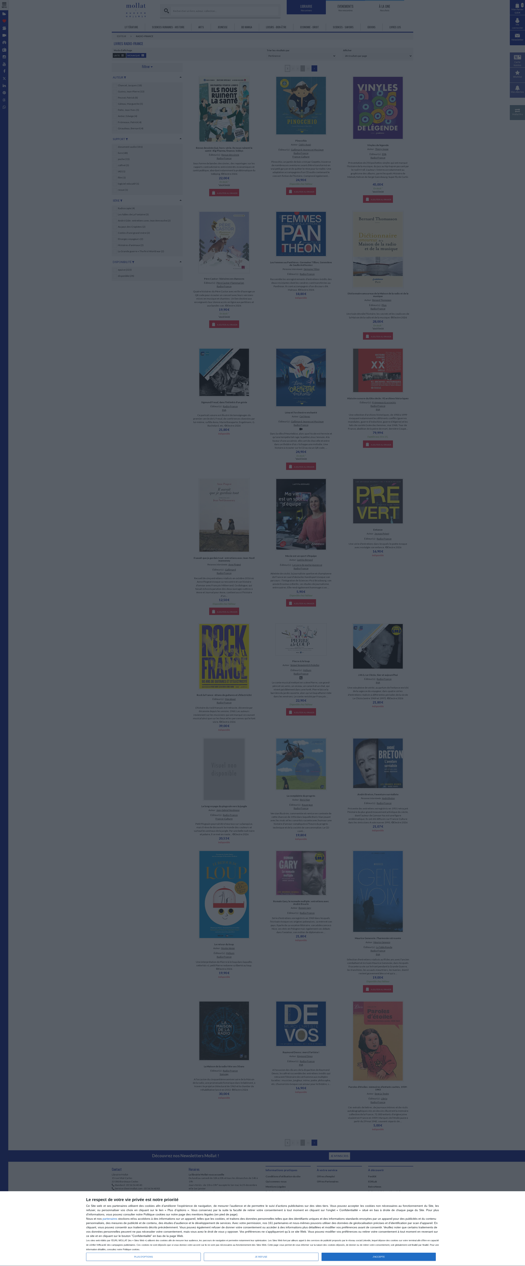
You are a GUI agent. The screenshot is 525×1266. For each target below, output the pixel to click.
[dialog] (262, 1228)
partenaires (110, 1218)
